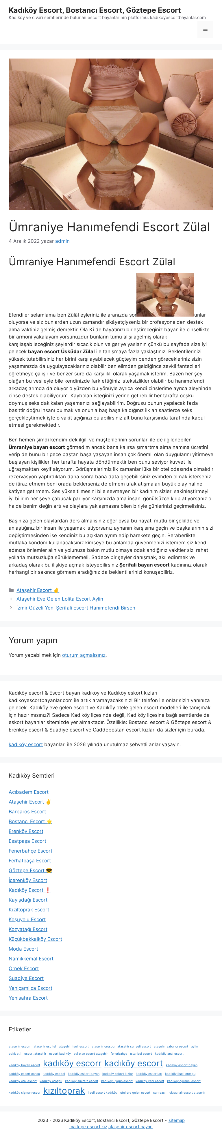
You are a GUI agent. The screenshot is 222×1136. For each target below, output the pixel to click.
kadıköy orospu (51, 1081)
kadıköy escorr (72, 1063)
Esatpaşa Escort (27, 841)
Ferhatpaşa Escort (30, 861)
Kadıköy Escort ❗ (30, 890)
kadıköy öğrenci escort (184, 1081)
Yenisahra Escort (28, 998)
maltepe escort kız (88, 1126)
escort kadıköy (60, 1054)
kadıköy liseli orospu (180, 1074)
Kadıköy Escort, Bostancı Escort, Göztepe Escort (95, 10)
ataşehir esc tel (45, 1046)
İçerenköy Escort (28, 880)
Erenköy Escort (26, 831)
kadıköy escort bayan (181, 1065)
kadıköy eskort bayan (83, 1074)
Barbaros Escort (27, 812)
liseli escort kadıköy (102, 1092)
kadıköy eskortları (149, 1074)
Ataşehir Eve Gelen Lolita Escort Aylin (59, 599)
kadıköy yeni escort (150, 1081)
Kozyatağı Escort (28, 929)
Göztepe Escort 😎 (30, 870)
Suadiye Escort (26, 978)
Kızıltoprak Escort (29, 910)
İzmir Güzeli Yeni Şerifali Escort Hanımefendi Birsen (75, 608)
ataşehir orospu (103, 1046)
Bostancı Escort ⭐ (30, 821)
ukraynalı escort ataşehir (187, 1092)
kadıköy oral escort (23, 1081)
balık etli (15, 1054)
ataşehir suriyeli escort (134, 1046)
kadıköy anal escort (169, 1054)
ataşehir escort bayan (130, 1126)
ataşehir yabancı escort (171, 1046)
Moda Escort (23, 949)
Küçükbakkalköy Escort (35, 939)
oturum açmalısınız (84, 655)
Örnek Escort (24, 968)
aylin (194, 1046)
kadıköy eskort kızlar (117, 1074)
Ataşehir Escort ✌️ (37, 590)
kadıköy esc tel (54, 1074)
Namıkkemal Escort (31, 959)
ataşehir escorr (20, 1046)
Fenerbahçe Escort (30, 851)
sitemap (177, 1120)
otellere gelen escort (135, 1092)
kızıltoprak (64, 1091)
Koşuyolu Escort (27, 919)
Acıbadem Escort (29, 792)
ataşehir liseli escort (74, 1046)
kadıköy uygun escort (117, 1081)
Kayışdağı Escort (28, 900)
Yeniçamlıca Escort (30, 988)
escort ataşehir (35, 1054)
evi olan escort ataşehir (91, 1054)
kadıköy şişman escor (24, 1092)
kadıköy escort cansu (24, 1074)
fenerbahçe (119, 1054)
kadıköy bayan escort (24, 1065)
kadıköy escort (26, 744)
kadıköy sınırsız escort (81, 1081)
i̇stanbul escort (141, 1054)
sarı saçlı (159, 1092)
